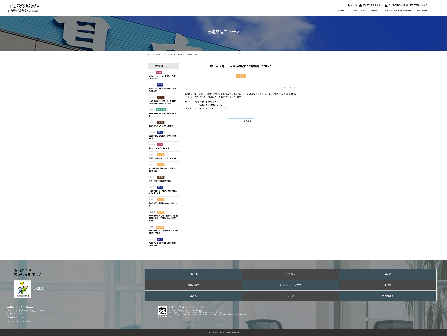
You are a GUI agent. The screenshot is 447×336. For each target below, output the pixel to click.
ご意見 (193, 296)
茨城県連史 (388, 296)
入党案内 (290, 274)
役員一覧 (375, 10)
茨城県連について (358, 10)
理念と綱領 (193, 285)
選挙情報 (193, 274)
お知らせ (341, 10)
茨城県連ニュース (160, 54)
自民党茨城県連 (23, 8)
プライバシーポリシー (13, 321)
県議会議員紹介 (423, 10)
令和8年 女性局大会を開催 (159, 148)
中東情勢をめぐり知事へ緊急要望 (161, 126)
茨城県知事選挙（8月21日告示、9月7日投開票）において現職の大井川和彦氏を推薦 (163, 218)
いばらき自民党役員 (290, 285)
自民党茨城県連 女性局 (398, 5)
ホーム (354, 5)
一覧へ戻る (246, 121)
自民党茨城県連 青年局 (372, 5)
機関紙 (387, 274)
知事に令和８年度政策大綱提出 (160, 181)
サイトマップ (27, 321)
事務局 (387, 285)
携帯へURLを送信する (165, 316)
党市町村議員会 (420, 5)
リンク (290, 296)
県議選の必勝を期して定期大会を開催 (162, 158)
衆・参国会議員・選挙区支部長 (398, 10)
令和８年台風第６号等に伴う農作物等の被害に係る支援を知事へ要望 (162, 102)
